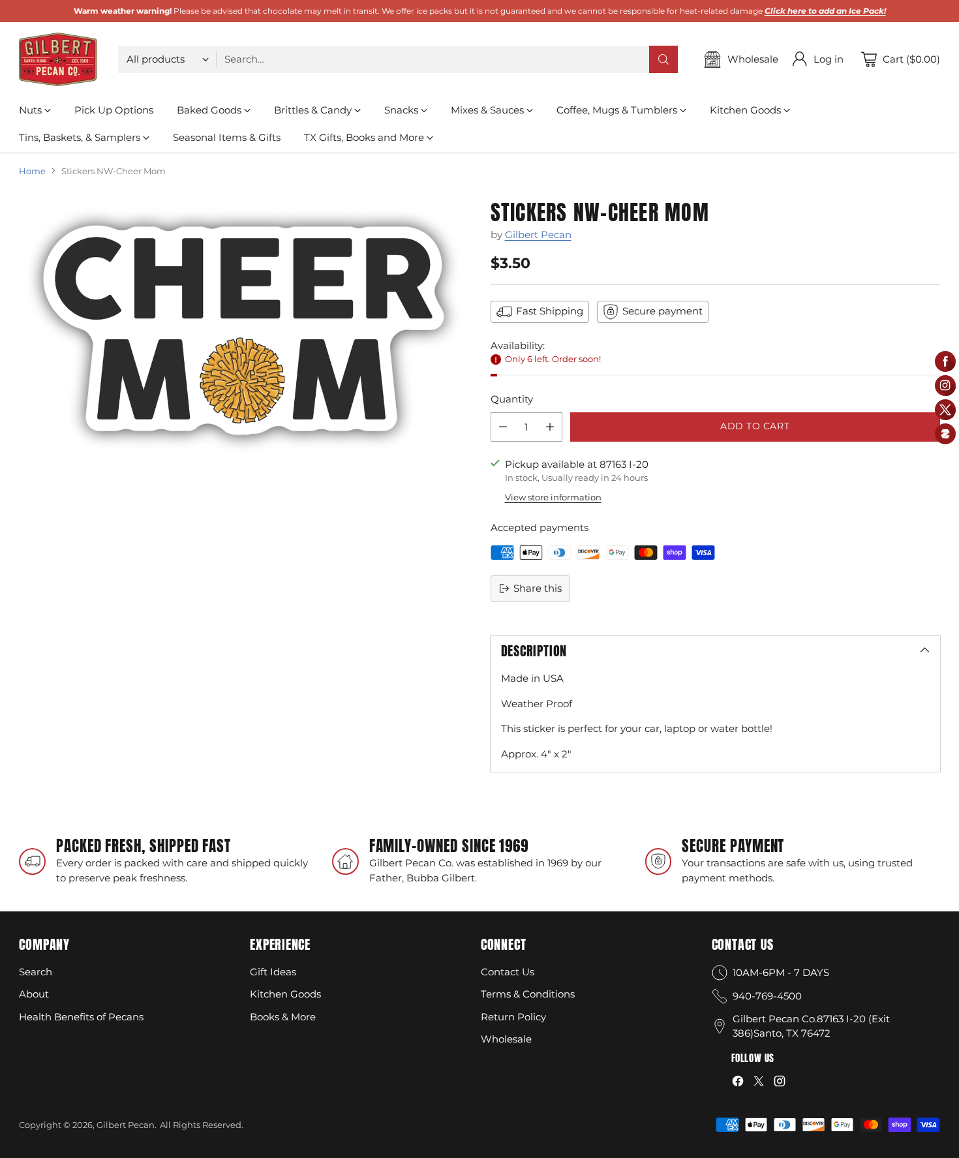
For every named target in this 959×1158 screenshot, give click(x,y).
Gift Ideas (273, 972)
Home (32, 171)
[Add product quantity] (550, 427)
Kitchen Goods (285, 994)
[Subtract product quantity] (503, 427)
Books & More (283, 1017)
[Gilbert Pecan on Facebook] (738, 1083)
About (34, 994)
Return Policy (513, 1017)
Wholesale (506, 1039)
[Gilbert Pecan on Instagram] (779, 1083)
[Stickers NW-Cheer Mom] (243, 330)
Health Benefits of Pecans (81, 1017)
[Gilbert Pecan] (58, 59)
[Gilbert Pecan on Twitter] (759, 1083)
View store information (553, 497)
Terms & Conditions (528, 994)
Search (35, 972)
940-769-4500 (767, 996)
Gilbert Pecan (538, 234)
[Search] (663, 59)
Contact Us (507, 972)
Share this (537, 588)
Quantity (512, 399)
